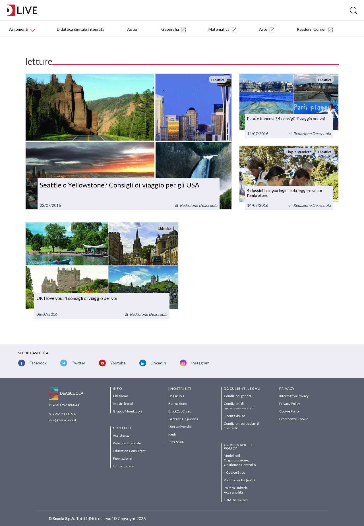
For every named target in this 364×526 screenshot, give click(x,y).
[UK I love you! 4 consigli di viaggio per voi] (102, 270)
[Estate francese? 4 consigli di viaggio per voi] (289, 105)
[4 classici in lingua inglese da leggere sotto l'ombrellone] (289, 177)
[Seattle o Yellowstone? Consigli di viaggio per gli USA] (128, 141)
